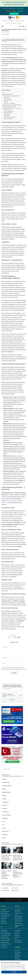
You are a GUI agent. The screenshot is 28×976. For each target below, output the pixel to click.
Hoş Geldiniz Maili (7, 109)
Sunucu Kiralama (18, 930)
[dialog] (14, 968)
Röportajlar (5, 818)
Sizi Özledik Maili (7, 114)
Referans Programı (11, 11)
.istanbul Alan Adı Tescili (5, 914)
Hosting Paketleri (18, 909)
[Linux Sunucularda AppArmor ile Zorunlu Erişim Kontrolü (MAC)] (6, 849)
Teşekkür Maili (6, 115)
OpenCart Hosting (18, 923)
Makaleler (5, 808)
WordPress (5, 834)
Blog (4, 8)
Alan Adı (4, 779)
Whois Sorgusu (4, 921)
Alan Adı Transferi (4, 913)
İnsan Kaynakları (18, 959)
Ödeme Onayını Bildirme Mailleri (10, 117)
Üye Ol (20, 11)
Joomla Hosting (18, 921)
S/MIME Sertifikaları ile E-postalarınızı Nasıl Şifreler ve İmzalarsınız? (17, 874)
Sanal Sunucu (17, 935)
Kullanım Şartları (18, 952)
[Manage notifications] (24, 970)
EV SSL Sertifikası (4, 931)
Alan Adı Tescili (4, 909)
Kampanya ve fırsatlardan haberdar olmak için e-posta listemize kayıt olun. (12, 685)
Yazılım (4, 837)
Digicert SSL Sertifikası (5, 940)
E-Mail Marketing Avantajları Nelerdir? (10, 95)
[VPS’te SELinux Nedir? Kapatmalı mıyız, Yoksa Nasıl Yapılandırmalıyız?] (18, 849)
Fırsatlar (19, 8)
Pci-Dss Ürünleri (4, 947)
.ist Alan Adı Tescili (4, 916)
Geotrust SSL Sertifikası (5, 938)
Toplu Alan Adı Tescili (5, 911)
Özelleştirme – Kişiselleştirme (9, 103)
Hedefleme (6, 101)
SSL (4, 824)
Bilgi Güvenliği (6, 782)
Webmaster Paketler (19, 916)
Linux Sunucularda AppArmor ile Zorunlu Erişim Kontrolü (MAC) (6, 857)
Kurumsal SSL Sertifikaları (5, 935)
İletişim (23, 8)
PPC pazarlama (10, 202)
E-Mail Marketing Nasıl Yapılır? (9, 106)
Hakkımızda (17, 950)
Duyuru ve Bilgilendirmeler (9, 111)
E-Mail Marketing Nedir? (7, 94)
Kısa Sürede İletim (7, 98)
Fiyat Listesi (3, 920)
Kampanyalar (6, 802)
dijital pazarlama (10, 170)
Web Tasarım (6, 831)
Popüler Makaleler (7, 815)
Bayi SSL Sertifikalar (4, 942)
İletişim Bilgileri (18, 955)
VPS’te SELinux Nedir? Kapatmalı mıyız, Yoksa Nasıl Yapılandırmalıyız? (18, 857)
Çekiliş (4, 789)
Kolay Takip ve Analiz (8, 100)
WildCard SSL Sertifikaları (5, 933)
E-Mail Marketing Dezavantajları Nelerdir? (11, 104)
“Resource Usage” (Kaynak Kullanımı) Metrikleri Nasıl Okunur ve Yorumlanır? (6, 874)
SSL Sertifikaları (4, 930)
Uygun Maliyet (6, 97)
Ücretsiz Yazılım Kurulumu (20, 925)
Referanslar (17, 957)
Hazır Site (17, 20)
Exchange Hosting (18, 942)
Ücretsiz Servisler (4, 923)
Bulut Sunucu (17, 933)
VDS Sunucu (17, 914)
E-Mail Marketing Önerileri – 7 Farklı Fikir (11, 108)
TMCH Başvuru (4, 918)
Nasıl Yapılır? (6, 811)
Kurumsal (5, 805)
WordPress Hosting (18, 920)
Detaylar (21, 4)
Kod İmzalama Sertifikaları (5, 944)
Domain (6, 20)
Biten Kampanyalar (7, 785)
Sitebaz (16, 938)
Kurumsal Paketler (18, 918)
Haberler (5, 795)
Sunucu (4, 828)
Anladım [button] (14, 972)
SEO (7, 8)
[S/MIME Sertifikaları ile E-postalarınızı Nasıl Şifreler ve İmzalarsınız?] (18, 865)
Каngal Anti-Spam (18, 940)
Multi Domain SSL (4, 945)
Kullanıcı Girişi (14, 13)
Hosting (4, 798)
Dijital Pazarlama (6, 792)
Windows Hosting (18, 913)
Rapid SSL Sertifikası (4, 937)
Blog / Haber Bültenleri (8, 112)
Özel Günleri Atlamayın (8, 118)
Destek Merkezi (12, 8)
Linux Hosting (17, 911)
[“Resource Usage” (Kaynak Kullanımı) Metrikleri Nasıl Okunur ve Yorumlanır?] (6, 865)
